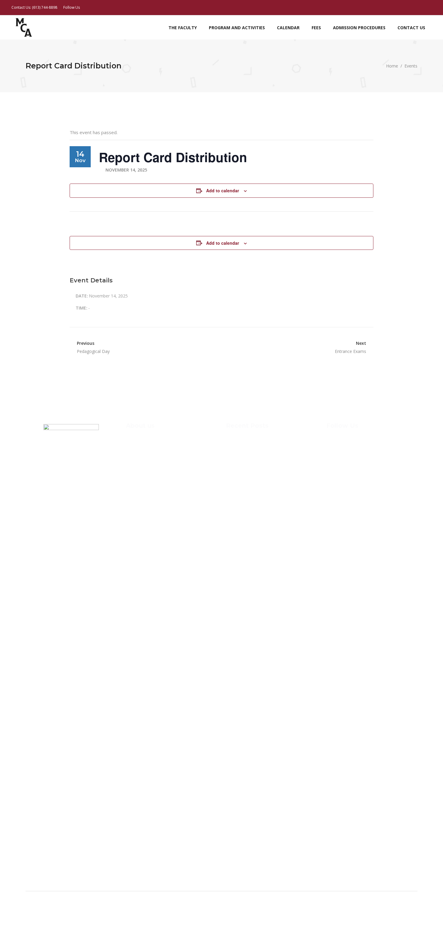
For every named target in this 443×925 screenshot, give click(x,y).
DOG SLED (236, 458)
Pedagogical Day (93, 351)
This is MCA (238, 442)
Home (392, 66)
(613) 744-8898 (44, 7)
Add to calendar (222, 190)
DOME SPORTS (241, 473)
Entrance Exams (350, 351)
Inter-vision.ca (64, 911)
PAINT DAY (237, 489)
